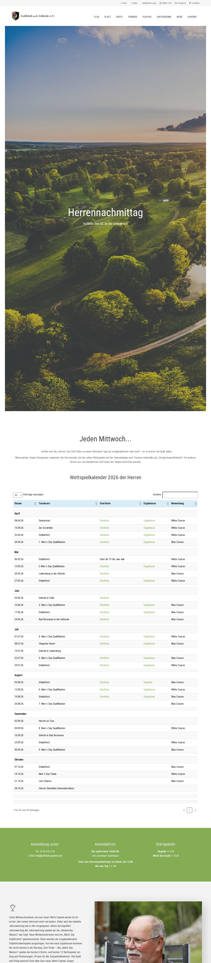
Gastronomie (164, 16)
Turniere (132, 16)
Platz (107, 16)
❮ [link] (184, 810)
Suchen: (157, 494)
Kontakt (192, 16)
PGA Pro (147, 16)
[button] (35, 504)
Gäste (119, 16)
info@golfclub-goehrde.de (48, 855)
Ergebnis (148, 682)
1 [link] (189, 810)
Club (96, 16)
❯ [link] (195, 810)
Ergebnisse (149, 520)
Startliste (104, 520)
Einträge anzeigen (33, 494)
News (179, 16)
